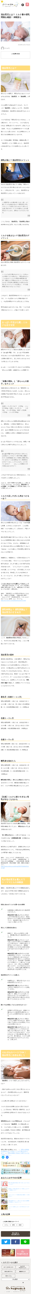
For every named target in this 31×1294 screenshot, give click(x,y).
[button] (15, 31)
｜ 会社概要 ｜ (8, 1291)
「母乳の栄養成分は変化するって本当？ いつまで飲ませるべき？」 (15, 1151)
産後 (20, 1225)
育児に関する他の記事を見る (15, 1233)
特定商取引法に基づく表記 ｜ (19, 1291)
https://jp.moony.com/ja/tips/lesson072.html (13, 600)
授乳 (13, 1225)
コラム (6, 1225)
